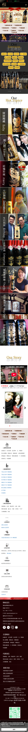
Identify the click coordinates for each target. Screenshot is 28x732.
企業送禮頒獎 (7, 60)
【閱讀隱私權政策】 (6, 726)
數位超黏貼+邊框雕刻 (6, 487)
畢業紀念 (21, 60)
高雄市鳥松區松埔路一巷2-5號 (12, 695)
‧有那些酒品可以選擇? (8, 670)
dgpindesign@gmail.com (17, 692)
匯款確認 (9, 553)
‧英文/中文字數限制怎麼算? (9, 681)
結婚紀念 (4, 54)
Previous (3, 407)
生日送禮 (10, 54)
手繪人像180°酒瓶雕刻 (6, 471)
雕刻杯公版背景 (5, 527)
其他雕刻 (3, 493)
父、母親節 (23, 54)
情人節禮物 (8, 57)
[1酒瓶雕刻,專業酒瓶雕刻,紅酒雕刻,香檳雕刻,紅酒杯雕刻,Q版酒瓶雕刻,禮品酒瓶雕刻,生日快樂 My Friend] (14, 405)
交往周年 (16, 54)
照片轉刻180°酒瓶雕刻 (6, 477)
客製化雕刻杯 (6, 64)
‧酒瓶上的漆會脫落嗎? (8, 673)
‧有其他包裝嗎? (6, 676)
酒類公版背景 (4, 524)
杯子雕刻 (3, 490)
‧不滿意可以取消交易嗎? (8, 678)
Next (24, 407)
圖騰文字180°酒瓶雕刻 (6, 482)
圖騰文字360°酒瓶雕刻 (6, 485)
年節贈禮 (17, 67)
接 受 (14, 729)
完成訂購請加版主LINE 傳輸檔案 (9, 537)
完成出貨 (3, 594)
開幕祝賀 (20, 57)
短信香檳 (14, 64)
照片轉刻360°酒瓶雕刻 (6, 479)
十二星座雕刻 (21, 64)
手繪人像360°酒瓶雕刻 (6, 474)
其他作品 (11, 67)
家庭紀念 (14, 57)
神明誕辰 (15, 60)
